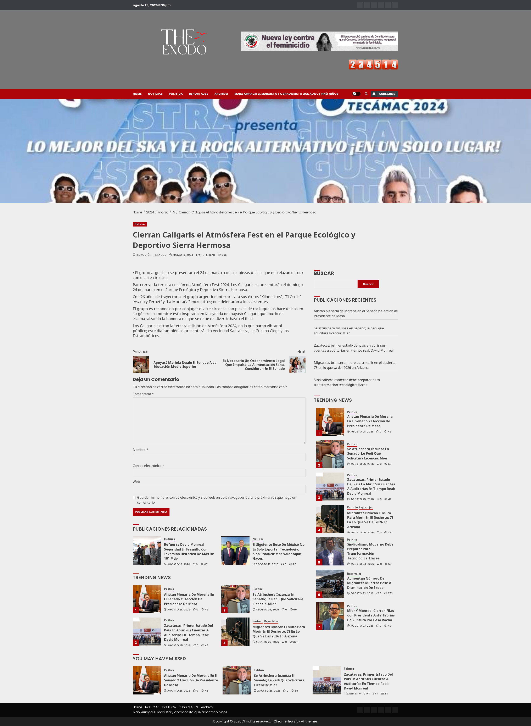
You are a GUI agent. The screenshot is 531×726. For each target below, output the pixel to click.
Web (136, 481)
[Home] (360, 5)
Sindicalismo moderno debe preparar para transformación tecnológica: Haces (347, 382)
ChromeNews (284, 721)
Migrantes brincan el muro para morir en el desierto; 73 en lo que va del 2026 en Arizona (279, 631)
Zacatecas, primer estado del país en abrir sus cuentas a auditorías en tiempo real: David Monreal (188, 632)
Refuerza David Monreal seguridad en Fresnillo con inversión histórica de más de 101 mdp (189, 551)
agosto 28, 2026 (178, 609)
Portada (258, 621)
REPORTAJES (198, 94)
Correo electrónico (148, 465)
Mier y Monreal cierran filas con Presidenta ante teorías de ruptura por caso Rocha (371, 615)
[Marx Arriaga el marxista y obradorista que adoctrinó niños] (395, 5)
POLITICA (176, 94)
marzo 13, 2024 (183, 255)
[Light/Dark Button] (356, 94)
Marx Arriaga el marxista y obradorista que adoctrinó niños (286, 94)
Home (137, 94)
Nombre (140, 449)
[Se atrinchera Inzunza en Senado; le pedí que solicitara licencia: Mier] (235, 599)
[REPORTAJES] (381, 5)
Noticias (139, 224)
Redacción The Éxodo (151, 255)
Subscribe (387, 94)
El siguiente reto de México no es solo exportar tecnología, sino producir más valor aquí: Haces (278, 551)
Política (169, 589)
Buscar (324, 273)
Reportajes (271, 621)
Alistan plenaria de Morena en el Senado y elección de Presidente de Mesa (189, 599)
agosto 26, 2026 (267, 609)
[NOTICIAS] (367, 5)
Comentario (143, 394)
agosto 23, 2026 (362, 593)
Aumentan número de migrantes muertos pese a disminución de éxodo (369, 583)
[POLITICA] (374, 5)
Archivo (221, 94)
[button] (366, 94)
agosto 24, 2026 (362, 564)
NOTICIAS (155, 94)
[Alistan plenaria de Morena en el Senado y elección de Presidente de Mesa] (147, 599)
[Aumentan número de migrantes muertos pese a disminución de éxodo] (330, 584)
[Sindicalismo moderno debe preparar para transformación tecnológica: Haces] (330, 551)
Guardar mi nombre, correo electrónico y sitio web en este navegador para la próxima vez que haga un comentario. (216, 500)
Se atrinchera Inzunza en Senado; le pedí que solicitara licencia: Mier (278, 599)
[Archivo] (388, 5)
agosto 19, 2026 (178, 564)
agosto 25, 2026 (179, 645)
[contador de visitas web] (373, 64)
